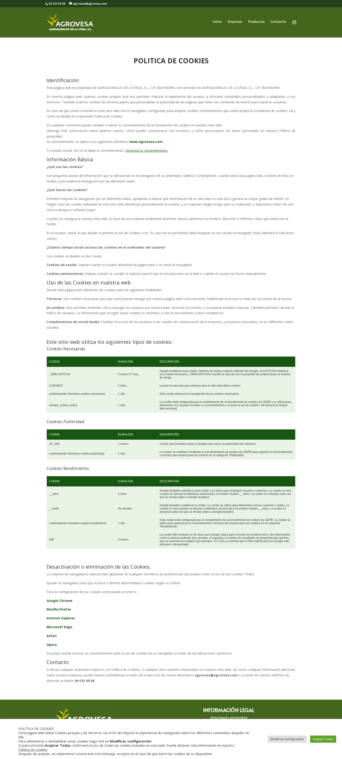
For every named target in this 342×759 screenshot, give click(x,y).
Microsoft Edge (59, 627)
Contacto (278, 22)
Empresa (235, 22)
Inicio (217, 22)
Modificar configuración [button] (287, 739)
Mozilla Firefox (59, 609)
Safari (52, 636)
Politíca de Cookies (32, 749)
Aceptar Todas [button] (323, 739)
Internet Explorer (61, 618)
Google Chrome (59, 600)
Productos (256, 22)
